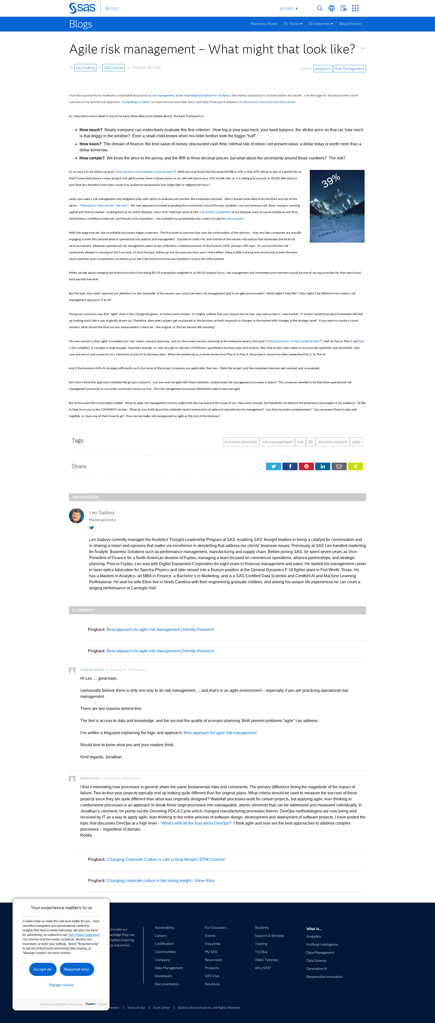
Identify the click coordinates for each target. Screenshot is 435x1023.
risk (300, 442)
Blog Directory (350, 23)
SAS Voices (113, 67)
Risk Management (350, 68)
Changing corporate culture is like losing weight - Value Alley (161, 880)
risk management (277, 442)
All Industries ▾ (321, 23)
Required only (76, 969)
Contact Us (343, 8)
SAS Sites (355, 8)
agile (356, 442)
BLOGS (112, 8)
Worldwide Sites (332, 8)
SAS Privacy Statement (83, 935)
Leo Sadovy (85, 67)
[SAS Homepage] (84, 9)
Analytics (323, 68)
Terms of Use (136, 1007)
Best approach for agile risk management (220, 733)
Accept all (42, 969)
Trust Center (161, 1007)
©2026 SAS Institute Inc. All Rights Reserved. (209, 1007)
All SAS (286, 8)
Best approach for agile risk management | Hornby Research (160, 629)
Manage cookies (61, 985)
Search (320, 8)
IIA (310, 442)
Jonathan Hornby (92, 669)
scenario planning (241, 442)
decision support (332, 442)
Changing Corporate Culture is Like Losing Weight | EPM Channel (166, 859)
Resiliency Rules (264, 23)
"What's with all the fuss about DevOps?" (196, 823)
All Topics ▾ (292, 23)
